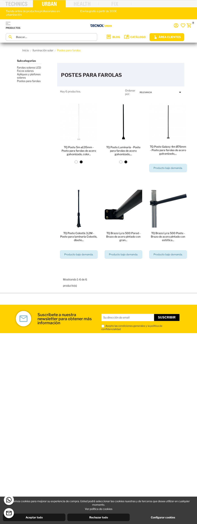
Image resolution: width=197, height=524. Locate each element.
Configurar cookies (163, 517)
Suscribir (167, 317)
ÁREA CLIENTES (170, 37)
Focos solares (25, 70)
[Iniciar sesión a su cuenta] (176, 25)
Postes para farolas (29, 81)
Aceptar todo (34, 517)
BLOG (116, 37)
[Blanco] (76, 161)
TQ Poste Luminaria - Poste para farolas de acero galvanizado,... (123, 151)
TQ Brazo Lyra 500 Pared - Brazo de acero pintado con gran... (123, 236)
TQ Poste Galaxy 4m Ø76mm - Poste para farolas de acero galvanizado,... (168, 150)
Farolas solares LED (29, 67)
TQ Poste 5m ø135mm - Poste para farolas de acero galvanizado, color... (79, 151)
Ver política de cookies (98, 508)
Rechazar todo (98, 517)
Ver (79, 178)
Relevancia (161, 92)
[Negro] (81, 161)
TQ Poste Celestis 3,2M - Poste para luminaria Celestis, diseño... (78, 236)
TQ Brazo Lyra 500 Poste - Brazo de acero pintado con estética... (168, 236)
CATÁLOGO (138, 37)
